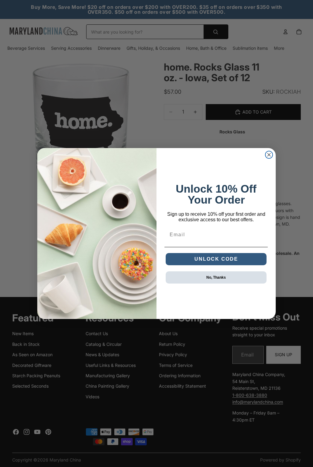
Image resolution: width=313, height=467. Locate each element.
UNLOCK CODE (216, 259)
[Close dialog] (269, 154)
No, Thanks (216, 277)
